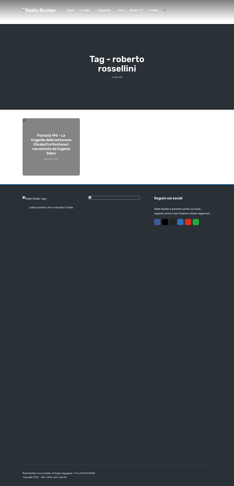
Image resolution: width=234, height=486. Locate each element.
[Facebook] (157, 222)
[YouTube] (188, 222)
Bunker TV (136, 10)
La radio (84, 10)
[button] (165, 10)
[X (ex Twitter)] (173, 222)
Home (70, 10)
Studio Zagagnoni (63, 473)
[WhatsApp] (196, 222)
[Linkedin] (180, 222)
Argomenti (104, 10)
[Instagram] (165, 222)
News (121, 10)
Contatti (153, 10)
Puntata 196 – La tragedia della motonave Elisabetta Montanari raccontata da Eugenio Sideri (51, 144)
